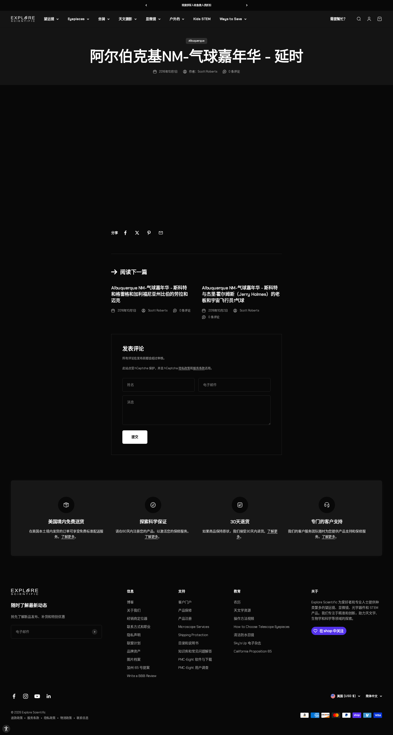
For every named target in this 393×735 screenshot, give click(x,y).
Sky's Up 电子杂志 (247, 643)
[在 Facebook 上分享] (125, 232)
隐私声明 (133, 635)
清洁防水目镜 (244, 635)
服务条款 (199, 368)
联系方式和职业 (139, 627)
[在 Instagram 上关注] (26, 696)
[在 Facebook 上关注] (14, 696)
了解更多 (68, 536)
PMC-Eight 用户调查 (193, 667)
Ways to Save (231, 19)
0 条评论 (234, 71)
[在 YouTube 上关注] (37, 696)
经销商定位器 (137, 618)
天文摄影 (125, 19)
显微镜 (151, 19)
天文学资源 (242, 610)
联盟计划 (133, 643)
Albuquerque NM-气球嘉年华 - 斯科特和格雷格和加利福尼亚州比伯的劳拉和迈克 (149, 294)
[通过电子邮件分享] (160, 232)
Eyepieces (76, 19)
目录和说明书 (188, 643)
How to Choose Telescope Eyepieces (262, 627)
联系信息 (82, 718)
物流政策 (66, 718)
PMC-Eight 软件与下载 (195, 659)
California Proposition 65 (253, 651)
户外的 (175, 19)
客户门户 (185, 602)
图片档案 (133, 659)
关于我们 (133, 610)
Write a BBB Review (141, 676)
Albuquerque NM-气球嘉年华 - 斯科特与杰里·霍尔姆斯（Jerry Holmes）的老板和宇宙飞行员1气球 (241, 294)
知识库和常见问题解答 (195, 651)
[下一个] (247, 5)
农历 (237, 602)
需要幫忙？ (338, 19)
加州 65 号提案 (138, 667)
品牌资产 (133, 651)
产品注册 (185, 618)
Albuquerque (196, 40)
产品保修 (185, 610)
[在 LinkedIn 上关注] (49, 696)
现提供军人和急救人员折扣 (196, 5)
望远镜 (49, 19)
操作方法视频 (244, 618)
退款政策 (17, 718)
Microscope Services (193, 627)
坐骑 (101, 19)
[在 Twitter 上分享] (137, 232)
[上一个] (146, 5)
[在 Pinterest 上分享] (149, 232)
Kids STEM (202, 19)
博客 (130, 602)
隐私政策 (184, 368)
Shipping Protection (193, 635)
